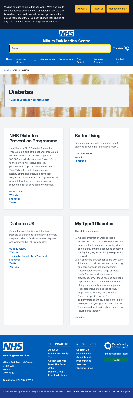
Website (14, 195)
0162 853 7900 (83, 153)
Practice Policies (57, 375)
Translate (118, 48)
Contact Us (120, 60)
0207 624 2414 (24, 380)
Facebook (14, 198)
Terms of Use (73, 391)
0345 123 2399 (17, 248)
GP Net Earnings (57, 360)
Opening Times (84, 368)
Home (9, 59)
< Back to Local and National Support (29, 99)
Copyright (125, 391)
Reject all (98, 8)
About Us (53, 349)
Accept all (82, 8)
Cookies (115, 391)
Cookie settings (32, 21)
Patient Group (56, 371)
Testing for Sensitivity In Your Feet (28, 256)
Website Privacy (88, 391)
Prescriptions (66, 59)
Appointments (47, 59)
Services (81, 364)
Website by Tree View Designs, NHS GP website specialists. (37, 391)
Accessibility (104, 391)
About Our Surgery (21, 60)
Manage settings (118, 8)
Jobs (51, 368)
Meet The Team (57, 364)
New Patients (81, 60)
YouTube (14, 267)
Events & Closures (98, 60)
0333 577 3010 (17, 191)
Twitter (13, 202)
